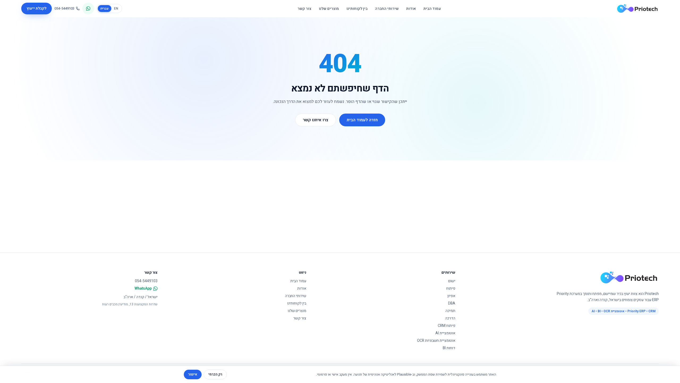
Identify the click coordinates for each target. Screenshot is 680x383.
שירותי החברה (387, 8)
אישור (192, 374)
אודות (411, 8)
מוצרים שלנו (329, 8)
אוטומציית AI (445, 333)
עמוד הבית (432, 8)
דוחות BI (449, 348)
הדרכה (450, 318)
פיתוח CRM (446, 325)
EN (116, 8)
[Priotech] (637, 8)
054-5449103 (64, 8)
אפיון (451, 296)
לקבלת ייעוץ (36, 8)
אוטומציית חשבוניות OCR (436, 340)
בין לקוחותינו (357, 8)
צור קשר (304, 8)
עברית (104, 8)
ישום (451, 281)
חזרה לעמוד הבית (362, 120)
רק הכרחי (215, 374)
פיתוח (450, 288)
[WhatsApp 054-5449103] (88, 8)
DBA (451, 303)
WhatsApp (143, 288)
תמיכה (450, 311)
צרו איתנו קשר (315, 120)
